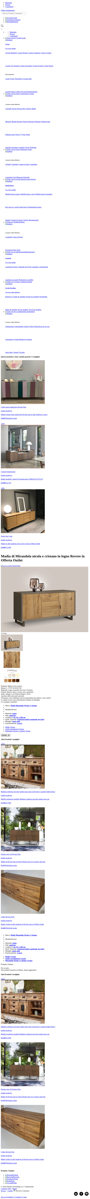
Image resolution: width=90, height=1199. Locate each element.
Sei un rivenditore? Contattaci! (11, 1197)
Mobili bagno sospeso (12, 194)
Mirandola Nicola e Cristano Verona (17, 731)
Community (9, 7)
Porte (14, 250)
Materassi (19, 177)
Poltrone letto (45, 122)
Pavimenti (8, 250)
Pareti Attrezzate (28, 122)
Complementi (30, 312)
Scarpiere (29, 339)
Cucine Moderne (11, 53)
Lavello (8, 92)
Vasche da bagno (17, 220)
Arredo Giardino (10, 288)
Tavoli (27, 147)
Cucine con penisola (12, 66)
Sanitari (8, 220)
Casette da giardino (19, 297)
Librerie (28, 109)
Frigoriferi (18, 79)
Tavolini (22, 352)
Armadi (8, 164)
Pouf (24, 135)
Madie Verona (10, 727)
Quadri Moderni (19, 339)
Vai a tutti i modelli (10, 48)
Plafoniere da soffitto (26, 280)
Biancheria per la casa (42, 326)
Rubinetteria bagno (34, 207)
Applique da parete (11, 280)
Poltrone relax (10, 135)
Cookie (10, 1191)
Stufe (18, 250)
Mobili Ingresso (17, 122)
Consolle (8, 109)
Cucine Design (22, 53)
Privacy (3, 1191)
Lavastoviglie (27, 79)
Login (24, 1197)
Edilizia (22, 222)
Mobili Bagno (9, 185)
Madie (34, 109)
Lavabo (16, 207)
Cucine (23, 38)
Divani (14, 109)
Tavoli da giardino (35, 310)
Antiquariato (9, 326)
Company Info (6, 1189)
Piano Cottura (16, 92)
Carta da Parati (17, 237)
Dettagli (4, 735)
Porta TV (18, 135)
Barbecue (8, 297)
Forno (12, 79)
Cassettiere (33, 164)
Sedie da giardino (11, 310)
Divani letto (21, 109)
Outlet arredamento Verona (14, 729)
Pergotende (43, 297)
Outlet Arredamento (8, 10)
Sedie (28, 135)
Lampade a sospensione (40, 267)
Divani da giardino (32, 297)
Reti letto (26, 177)
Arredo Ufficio (29, 326)
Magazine (8, 3)
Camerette (14, 164)
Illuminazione (30, 252)
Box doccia (9, 207)
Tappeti (15, 352)
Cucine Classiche (34, 53)
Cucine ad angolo (26, 66)
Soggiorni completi (17, 147)
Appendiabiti (18, 326)
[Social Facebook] (81, 1195)
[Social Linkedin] (76, 1195)
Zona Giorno (29, 94)
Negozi (7, 5)
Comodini (8, 177)
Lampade (8, 258)
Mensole (8, 122)
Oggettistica (9, 339)
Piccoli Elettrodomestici (29, 92)
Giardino (29, 282)
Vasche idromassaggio (31, 220)
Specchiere (9, 352)
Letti (14, 177)
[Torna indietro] (8, 40)
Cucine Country (46, 53)
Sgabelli (8, 147)
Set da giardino (23, 310)
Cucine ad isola (37, 66)
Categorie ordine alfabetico (12, 292)
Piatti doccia (23, 207)
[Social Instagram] (87, 1195)
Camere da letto (23, 164)
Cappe (7, 79)
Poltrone (37, 122)
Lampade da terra (11, 267)
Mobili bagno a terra (28, 194)
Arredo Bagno (31, 179)
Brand (14, 1189)
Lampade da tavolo (24, 267)
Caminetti (8, 237)
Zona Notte (28, 149)
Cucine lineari (48, 66)
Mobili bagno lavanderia (43, 194)
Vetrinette (33, 147)
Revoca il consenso (22, 1191)
